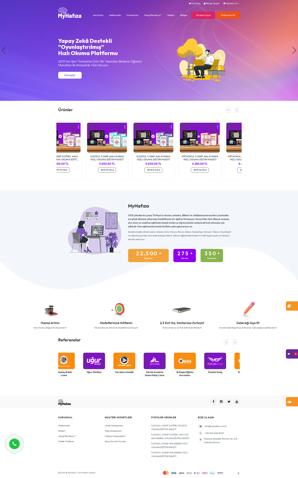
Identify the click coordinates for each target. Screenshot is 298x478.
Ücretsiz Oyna (203, 15)
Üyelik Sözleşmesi (114, 425)
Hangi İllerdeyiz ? (153, 15)
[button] (294, 50)
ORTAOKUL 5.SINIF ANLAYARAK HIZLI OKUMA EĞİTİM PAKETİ (172, 158)
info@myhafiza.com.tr (216, 426)
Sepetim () (231, 3)
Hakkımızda (115, 15)
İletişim (183, 15)
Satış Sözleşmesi (113, 430)
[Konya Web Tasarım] (238, 473)
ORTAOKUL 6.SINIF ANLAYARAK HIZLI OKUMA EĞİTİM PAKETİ (218, 158)
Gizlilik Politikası (66, 441)
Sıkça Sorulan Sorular (115, 441)
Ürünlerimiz (132, 15)
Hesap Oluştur (212, 3)
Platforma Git (228, 15)
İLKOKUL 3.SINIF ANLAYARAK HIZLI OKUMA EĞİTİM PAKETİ (79, 158)
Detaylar (69, 75)
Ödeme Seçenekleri (115, 436)
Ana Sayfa (98, 15)
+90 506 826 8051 (214, 433)
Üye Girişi (195, 3)
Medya (170, 15)
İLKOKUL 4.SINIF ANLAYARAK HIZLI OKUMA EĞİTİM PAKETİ (126, 158)
